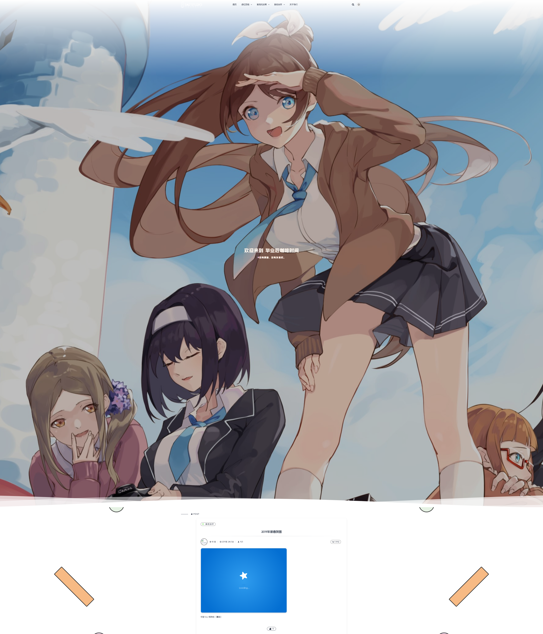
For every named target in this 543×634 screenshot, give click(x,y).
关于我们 (294, 5)
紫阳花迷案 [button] (262, 5)
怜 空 (214, 542)
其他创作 (209, 524)
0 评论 (337, 542)
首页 (235, 5)
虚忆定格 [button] (245, 5)
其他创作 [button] (278, 5)
